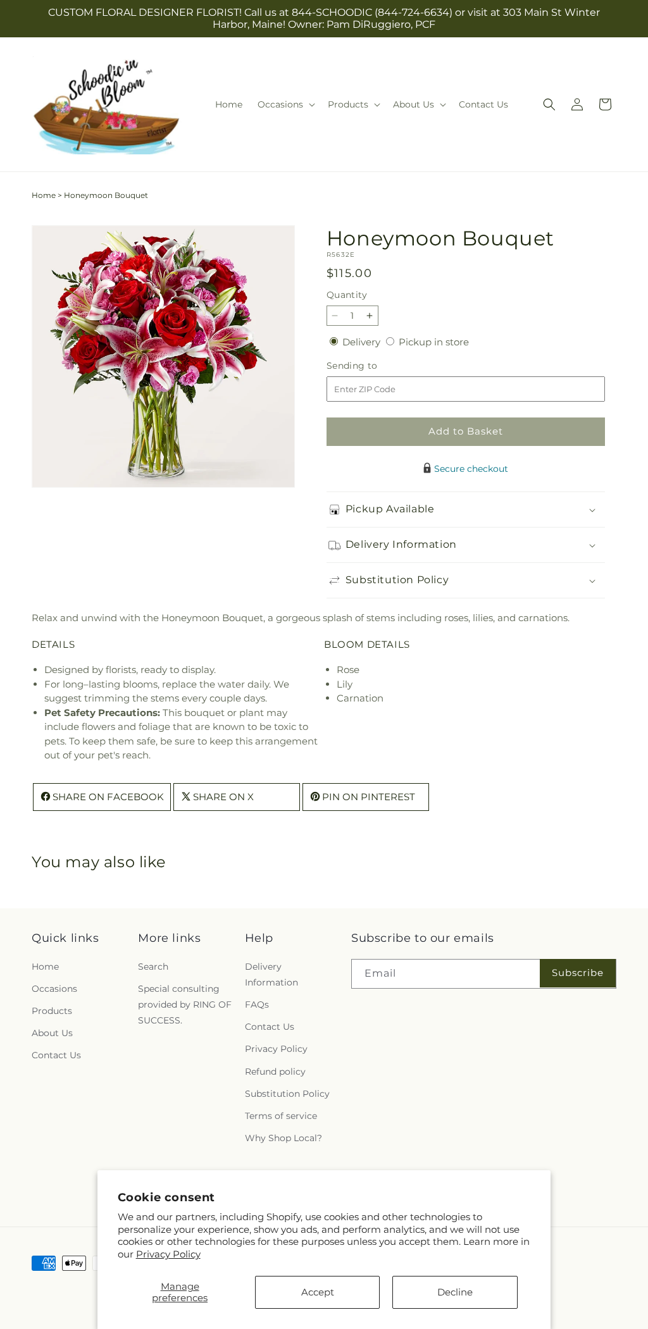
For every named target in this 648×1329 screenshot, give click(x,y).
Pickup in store (434, 342)
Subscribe (578, 973)
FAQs (257, 1004)
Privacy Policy (168, 1254)
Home (44, 195)
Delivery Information (271, 974)
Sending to (371, 366)
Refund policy (275, 1071)
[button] (285, 104)
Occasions (54, 988)
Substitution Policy (287, 1093)
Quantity (347, 294)
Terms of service (281, 1116)
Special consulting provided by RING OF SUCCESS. (185, 1004)
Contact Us (56, 1055)
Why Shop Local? (283, 1138)
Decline (455, 1292)
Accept (317, 1292)
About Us (52, 1033)
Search (153, 966)
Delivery (362, 342)
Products (52, 1011)
